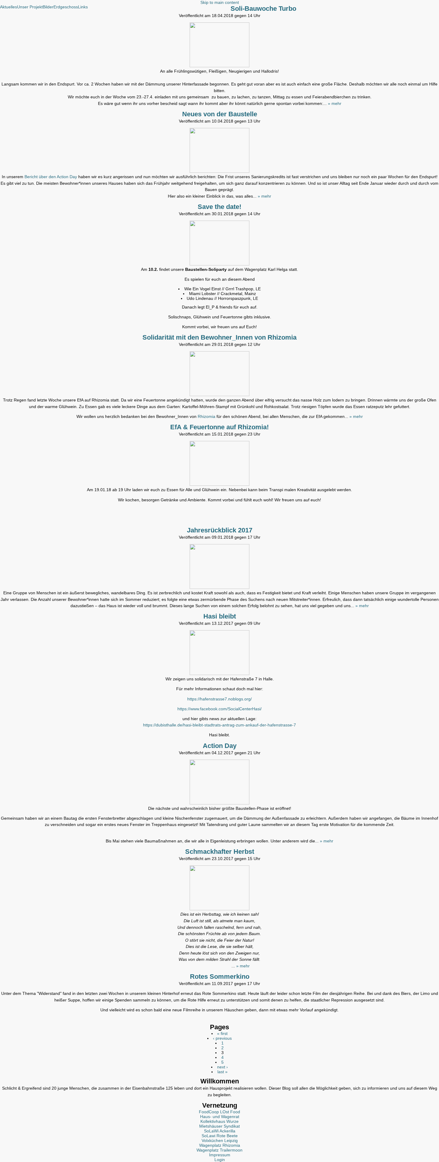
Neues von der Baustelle (219, 114)
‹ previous (222, 1038)
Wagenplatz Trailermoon (219, 1150)
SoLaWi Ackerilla (219, 1131)
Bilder (48, 7)
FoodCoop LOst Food (219, 1111)
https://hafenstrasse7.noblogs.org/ (219, 699)
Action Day (220, 745)
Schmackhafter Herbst (219, 851)
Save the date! (219, 206)
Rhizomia (207, 416)
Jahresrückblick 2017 (219, 530)
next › (222, 1067)
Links (83, 7)
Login (219, 1159)
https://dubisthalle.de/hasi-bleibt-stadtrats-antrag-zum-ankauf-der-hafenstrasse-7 (219, 725)
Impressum (219, 1154)
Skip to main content (219, 2)
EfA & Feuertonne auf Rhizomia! (219, 427)
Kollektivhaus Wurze (219, 1121)
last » (222, 1071)
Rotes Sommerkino (219, 976)
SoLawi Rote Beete (220, 1135)
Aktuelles (8, 7)
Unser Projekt (30, 7)
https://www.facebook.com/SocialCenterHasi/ (219, 708)
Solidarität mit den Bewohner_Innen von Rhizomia (219, 337)
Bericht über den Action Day (50, 176)
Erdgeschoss (65, 7)
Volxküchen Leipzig (220, 1140)
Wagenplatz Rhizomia (219, 1145)
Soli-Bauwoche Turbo (263, 8)
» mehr (334, 103)
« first (222, 1033)
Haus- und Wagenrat (219, 1116)
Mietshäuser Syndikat (219, 1126)
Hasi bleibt (219, 616)
